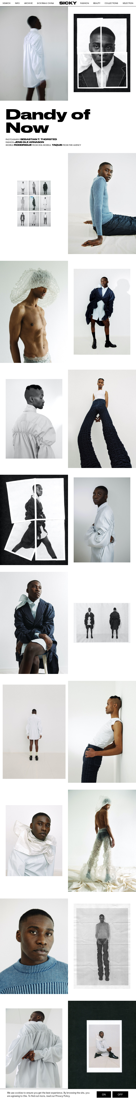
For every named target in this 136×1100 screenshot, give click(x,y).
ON (104, 1094)
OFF (120, 1094)
